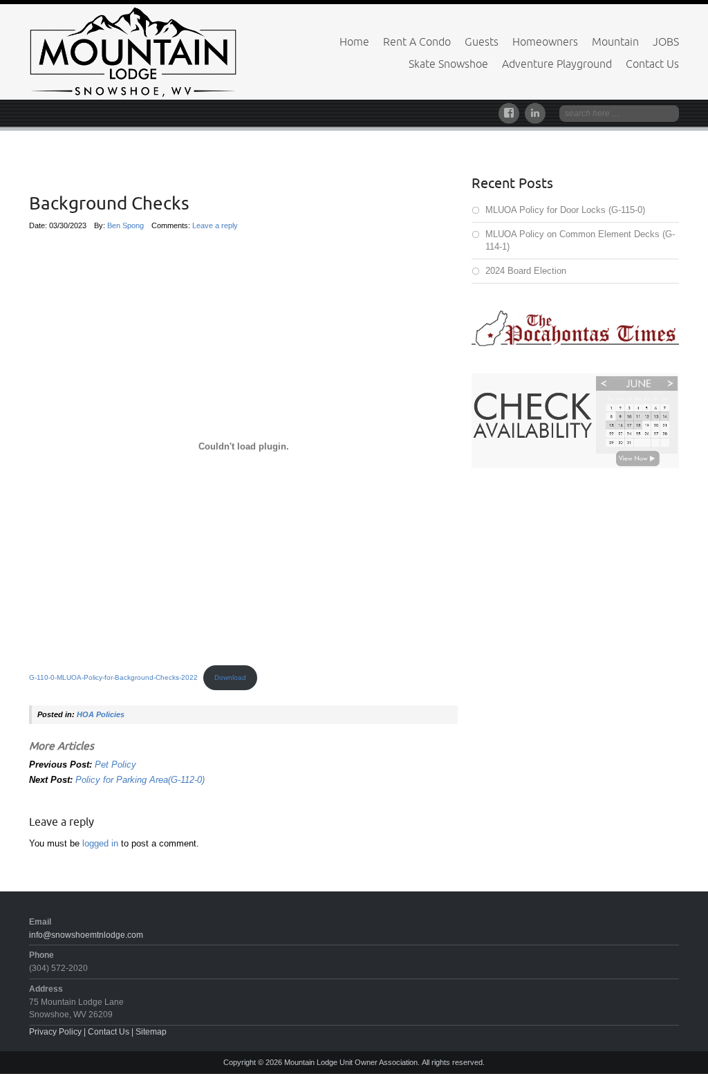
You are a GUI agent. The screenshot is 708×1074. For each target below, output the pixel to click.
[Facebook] (512, 111)
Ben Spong (125, 225)
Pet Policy (115, 764)
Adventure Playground (557, 63)
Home (354, 41)
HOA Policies (100, 714)
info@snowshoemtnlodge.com (86, 935)
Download (230, 677)
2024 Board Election (525, 271)
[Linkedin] (535, 111)
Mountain (615, 41)
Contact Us (652, 63)
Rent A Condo (417, 41)
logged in (100, 843)
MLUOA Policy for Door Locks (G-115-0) (565, 210)
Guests (482, 41)
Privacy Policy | (58, 1032)
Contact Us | (112, 1032)
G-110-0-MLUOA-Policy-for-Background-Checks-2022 (113, 677)
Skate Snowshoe (448, 63)
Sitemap (151, 1032)
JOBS (666, 41)
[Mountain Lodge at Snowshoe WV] (132, 51)
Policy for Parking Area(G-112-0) (140, 780)
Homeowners (545, 41)
